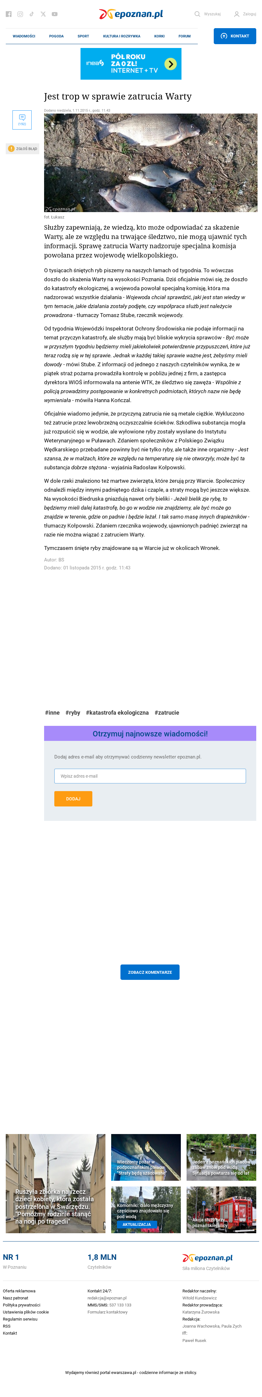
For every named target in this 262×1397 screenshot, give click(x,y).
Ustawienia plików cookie (26, 1311)
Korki (159, 36)
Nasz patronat (15, 1297)
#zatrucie (167, 712)
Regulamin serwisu (20, 1319)
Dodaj (73, 799)
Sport (83, 36)
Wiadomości (24, 36)
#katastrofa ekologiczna (117, 712)
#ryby (73, 712)
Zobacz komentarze (150, 972)
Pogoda (56, 36)
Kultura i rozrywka (121, 36)
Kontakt (240, 35)
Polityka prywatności (21, 1304)
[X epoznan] (43, 14)
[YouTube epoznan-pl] (55, 14)
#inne (52, 712)
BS (61, 560)
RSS (7, 1326)
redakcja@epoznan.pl (107, 1297)
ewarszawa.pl (123, 1372)
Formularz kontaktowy (107, 1311)
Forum (185, 36)
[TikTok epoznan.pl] (32, 14)
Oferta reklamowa (19, 1290)
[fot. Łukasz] (150, 163)
